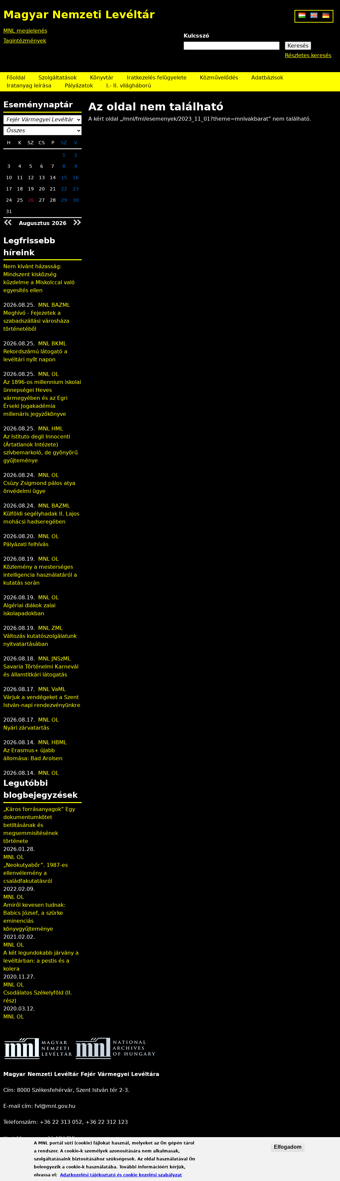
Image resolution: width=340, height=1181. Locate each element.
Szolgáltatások (58, 77)
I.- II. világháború (128, 85)
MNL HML (50, 428)
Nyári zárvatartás (26, 728)
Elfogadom (287, 1147)
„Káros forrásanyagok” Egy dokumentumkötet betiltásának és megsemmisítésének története (39, 825)
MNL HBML (52, 742)
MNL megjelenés (25, 31)
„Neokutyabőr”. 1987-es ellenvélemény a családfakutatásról (35, 873)
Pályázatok (79, 85)
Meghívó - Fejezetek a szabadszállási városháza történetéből (36, 321)
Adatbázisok (267, 77)
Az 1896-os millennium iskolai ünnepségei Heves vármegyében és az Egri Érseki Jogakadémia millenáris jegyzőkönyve (42, 398)
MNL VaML (52, 689)
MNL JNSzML (54, 658)
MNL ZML (50, 628)
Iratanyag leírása (29, 85)
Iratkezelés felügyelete (157, 77)
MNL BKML (52, 343)
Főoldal (16, 77)
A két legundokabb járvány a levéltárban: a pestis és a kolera (41, 961)
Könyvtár (102, 77)
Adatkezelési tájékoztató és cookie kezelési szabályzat (121, 1175)
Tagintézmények (24, 41)
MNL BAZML (54, 305)
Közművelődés (219, 77)
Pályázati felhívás (25, 544)
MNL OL (48, 374)
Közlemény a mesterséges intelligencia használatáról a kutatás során (40, 575)
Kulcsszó (196, 36)
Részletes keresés (308, 55)
